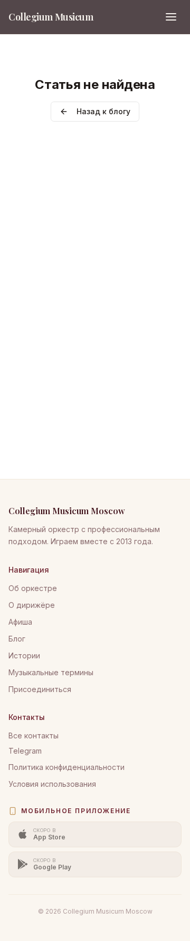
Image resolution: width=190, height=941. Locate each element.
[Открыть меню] (171, 16)
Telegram (25, 750)
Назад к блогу (103, 111)
